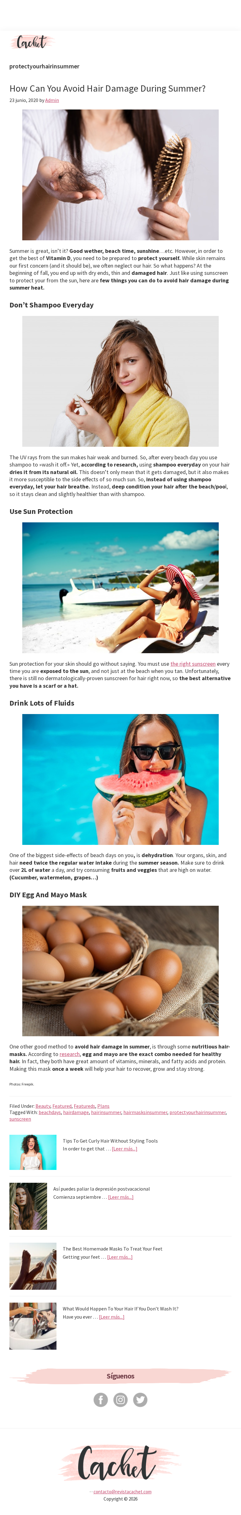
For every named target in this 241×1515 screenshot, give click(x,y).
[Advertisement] (120, 14)
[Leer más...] (124, 1148)
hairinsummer (106, 1112)
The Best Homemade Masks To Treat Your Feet (113, 1249)
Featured (62, 1106)
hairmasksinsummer (145, 1112)
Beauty (42, 1106)
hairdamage (76, 1112)
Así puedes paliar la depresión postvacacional (101, 1189)
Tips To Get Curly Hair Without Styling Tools (110, 1141)
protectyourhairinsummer (197, 1112)
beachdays (50, 1112)
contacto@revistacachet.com (123, 1492)
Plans (103, 1106)
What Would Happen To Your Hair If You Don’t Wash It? (121, 1308)
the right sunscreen (193, 663)
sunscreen (20, 1119)
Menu (226, 42)
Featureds (84, 1106)
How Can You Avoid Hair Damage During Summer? (107, 88)
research (70, 1054)
